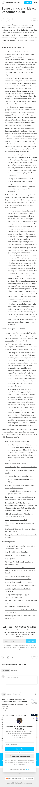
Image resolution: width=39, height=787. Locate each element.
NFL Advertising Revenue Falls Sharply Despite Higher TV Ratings (19, 515)
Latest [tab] (9, 694)
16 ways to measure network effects (17, 555)
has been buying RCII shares (24, 202)
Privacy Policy (20, 764)
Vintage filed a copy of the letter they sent (22, 157)
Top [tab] (4, 694)
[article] (19, 705)
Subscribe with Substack (21, 756)
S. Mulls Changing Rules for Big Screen (18, 582)
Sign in (35, 2)
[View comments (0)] (8, 20)
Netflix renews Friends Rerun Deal (17, 606)
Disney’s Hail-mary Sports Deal (16, 520)
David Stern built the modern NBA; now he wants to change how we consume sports (20, 498)
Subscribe (28, 2)
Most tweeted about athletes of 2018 (17, 441)
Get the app (29, 778)
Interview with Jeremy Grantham (16, 552)
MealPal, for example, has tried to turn (21, 412)
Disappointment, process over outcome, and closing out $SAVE (14, 700)
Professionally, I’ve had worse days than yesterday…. (15, 705)
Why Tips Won (10, 558)
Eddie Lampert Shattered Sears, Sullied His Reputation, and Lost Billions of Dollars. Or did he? (20, 570)
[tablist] (10, 670)
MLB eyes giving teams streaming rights (19, 476)
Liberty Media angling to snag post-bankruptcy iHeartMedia (17, 596)
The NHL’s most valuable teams (16, 463)
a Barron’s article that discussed (21, 344)
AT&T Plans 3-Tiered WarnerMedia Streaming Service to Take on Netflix (18, 577)
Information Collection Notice (25, 762)
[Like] (3, 20)
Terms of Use (30, 760)
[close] (33, 718)
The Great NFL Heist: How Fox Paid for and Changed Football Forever (20, 486)
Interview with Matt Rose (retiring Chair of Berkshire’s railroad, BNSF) (20, 547)
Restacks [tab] (14, 670)
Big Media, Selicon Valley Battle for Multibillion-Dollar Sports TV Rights (18, 504)
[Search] (35, 694)
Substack (10, 783)
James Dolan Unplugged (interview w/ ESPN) (21, 467)
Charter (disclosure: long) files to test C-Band (20, 585)
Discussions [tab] (16, 694)
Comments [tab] (6, 670)
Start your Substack (14, 778)
